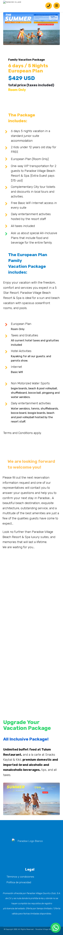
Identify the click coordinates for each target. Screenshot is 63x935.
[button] (30, 845)
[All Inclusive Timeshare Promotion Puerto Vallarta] (12, 2)
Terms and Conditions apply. (22, 433)
